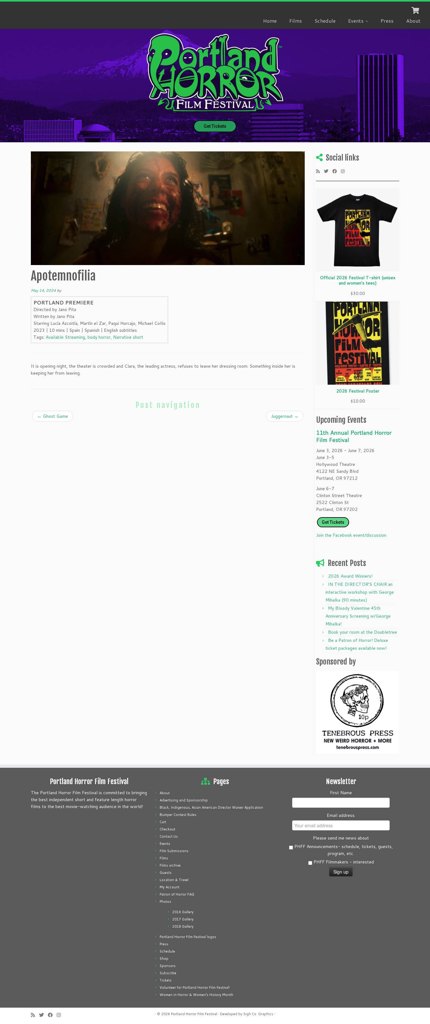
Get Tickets (215, 126)
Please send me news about (341, 838)
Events (356, 20)
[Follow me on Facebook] (336, 170)
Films (295, 20)
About (413, 20)
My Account (169, 887)
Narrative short (128, 337)
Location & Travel (174, 879)
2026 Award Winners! (350, 576)
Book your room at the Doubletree (362, 632)
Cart (163, 821)
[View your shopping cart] (416, 10)
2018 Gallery (183, 926)
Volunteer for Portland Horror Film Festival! (195, 987)
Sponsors (168, 965)
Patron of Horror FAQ (177, 894)
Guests (166, 872)
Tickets (166, 980)
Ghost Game (52, 416)
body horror (99, 337)
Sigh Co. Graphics (258, 1013)
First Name (341, 792)
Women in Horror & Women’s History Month (196, 994)
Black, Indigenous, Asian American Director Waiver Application (211, 807)
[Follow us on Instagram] (345, 170)
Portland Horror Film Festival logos (188, 936)
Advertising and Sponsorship (184, 800)
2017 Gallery (183, 919)
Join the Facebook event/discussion (351, 535)
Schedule (325, 20)
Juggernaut (284, 416)
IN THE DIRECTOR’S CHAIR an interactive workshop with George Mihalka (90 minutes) (359, 592)
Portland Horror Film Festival (194, 1013)
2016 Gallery (183, 911)
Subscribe (168, 973)
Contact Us (169, 836)
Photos (165, 901)
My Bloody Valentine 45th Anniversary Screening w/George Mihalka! (358, 616)
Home (270, 20)
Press (387, 20)
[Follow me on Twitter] (328, 170)
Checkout (167, 829)
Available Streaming (65, 337)
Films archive (170, 865)
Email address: (341, 815)
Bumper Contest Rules (178, 814)
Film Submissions (174, 850)
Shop (164, 958)
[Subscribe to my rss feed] (320, 170)
